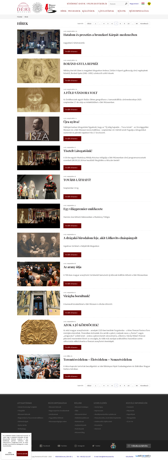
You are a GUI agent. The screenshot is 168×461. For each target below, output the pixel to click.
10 (128, 24)
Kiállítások (88, 11)
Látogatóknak (106, 11)
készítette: (129, 457)
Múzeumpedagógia (139, 11)
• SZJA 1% (129, 421)
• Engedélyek (130, 414)
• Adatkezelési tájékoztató (103, 421)
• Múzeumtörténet (80, 414)
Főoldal (19, 17)
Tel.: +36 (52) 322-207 (84, 457)
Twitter (97, 446)
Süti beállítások (9, 453)
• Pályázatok (130, 411)
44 (136, 24)
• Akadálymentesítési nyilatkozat (105, 414)
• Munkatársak (79, 421)
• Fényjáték (21, 411)
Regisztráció (134, 4)
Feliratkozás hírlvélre (139, 446)
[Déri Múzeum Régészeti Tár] (37, 8)
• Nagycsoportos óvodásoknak (58, 411)
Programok (74, 11)
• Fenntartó (130, 407)
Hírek (63, 11)
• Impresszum (98, 411)
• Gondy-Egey (98, 407)
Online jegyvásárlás (97, 4)
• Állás (76, 411)
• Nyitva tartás (22, 425)
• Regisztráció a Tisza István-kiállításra (30, 418)
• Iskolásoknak (53, 414)
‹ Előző (89, 24)
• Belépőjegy (21, 429)
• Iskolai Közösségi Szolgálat (27, 407)
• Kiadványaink (79, 429)
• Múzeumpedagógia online (57, 421)
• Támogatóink (131, 418)
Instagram (81, 446)
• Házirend (97, 429)
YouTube (64, 446)
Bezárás (28, 436)
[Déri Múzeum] (23, 7)
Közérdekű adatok (76, 4)
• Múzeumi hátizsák (23, 414)
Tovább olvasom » (71, 51)
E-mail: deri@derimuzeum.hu (104, 457)
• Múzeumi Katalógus (81, 407)
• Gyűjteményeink (80, 425)
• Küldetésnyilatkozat (81, 418)
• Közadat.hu (98, 425)
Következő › (144, 24)
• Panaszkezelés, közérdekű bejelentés (107, 418)
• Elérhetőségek (22, 421)
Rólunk (122, 11)
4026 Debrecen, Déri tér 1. (64, 457)
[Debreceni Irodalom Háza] (51, 8)
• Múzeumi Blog (79, 432)
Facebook (46, 446)
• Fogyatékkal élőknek (55, 418)
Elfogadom (22, 454)
